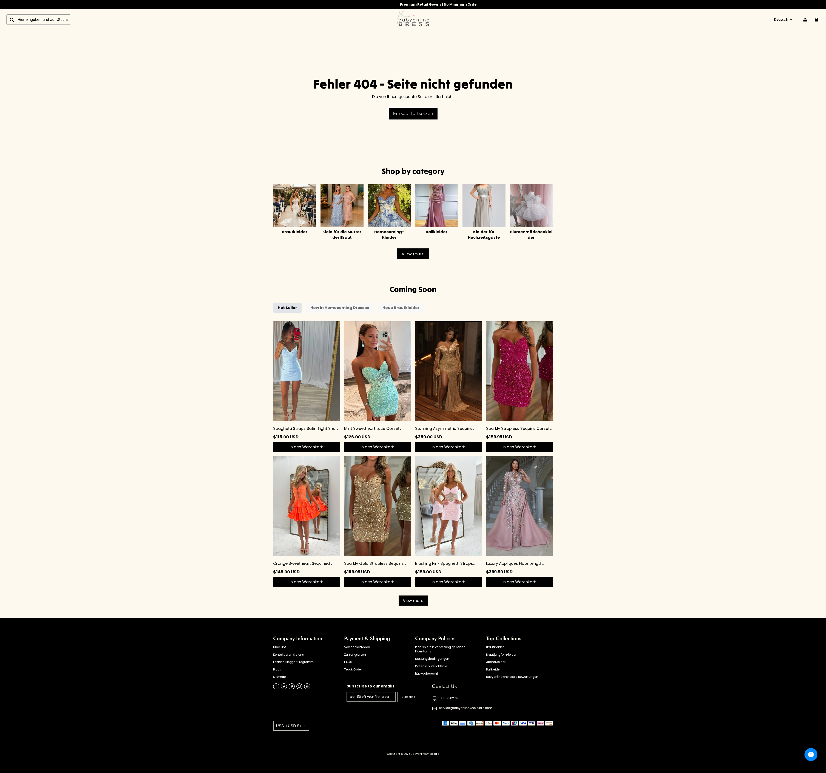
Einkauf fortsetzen (413, 113)
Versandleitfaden (357, 647)
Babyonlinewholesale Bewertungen (512, 677)
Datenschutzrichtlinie (431, 666)
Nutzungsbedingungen (432, 659)
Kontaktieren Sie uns (288, 655)
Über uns (279, 647)
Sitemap (279, 677)
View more (413, 254)
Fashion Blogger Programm (293, 662)
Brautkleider (495, 647)
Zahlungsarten (355, 655)
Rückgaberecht (426, 674)
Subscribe (408, 697)
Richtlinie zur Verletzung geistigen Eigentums (440, 649)
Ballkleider (493, 669)
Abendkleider (495, 662)
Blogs (277, 669)
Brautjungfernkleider (501, 655)
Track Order (353, 669)
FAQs (348, 662)
